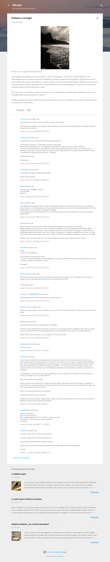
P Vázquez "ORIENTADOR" (29, 294)
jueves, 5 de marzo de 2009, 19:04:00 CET (34, 180)
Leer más (94, 492)
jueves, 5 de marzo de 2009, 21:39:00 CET (34, 288)
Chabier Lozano (25, 307)
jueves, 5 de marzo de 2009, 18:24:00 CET (34, 131)
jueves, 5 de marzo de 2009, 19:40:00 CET (34, 197)
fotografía (20, 110)
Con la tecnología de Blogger (56, 552)
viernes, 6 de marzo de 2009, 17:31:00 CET (35, 424)
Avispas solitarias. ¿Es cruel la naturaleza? (30, 524)
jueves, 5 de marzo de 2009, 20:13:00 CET (34, 217)
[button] (97, 18)
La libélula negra (18, 474)
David (22, 223)
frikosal (16, 5)
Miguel (22, 186)
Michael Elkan (60, 556)
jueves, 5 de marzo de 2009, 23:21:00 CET (34, 315)
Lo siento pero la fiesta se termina (26, 499)
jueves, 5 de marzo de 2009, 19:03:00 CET (34, 163)
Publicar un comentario (22, 458)
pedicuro (46, 279)
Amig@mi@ (24, 410)
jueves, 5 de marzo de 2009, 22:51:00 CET (34, 301)
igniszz (22, 203)
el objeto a (24, 431)
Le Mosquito (24, 138)
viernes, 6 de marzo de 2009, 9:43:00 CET (34, 404)
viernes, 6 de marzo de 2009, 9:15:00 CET (34, 351)
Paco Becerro (25, 119)
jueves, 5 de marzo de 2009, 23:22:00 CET (34, 338)
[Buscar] (101, 6)
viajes (29, 110)
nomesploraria (25, 274)
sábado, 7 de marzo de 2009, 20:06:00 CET (35, 453)
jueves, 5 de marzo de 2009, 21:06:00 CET (34, 268)
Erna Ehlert (24, 248)
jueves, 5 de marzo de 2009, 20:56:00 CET (34, 241)
